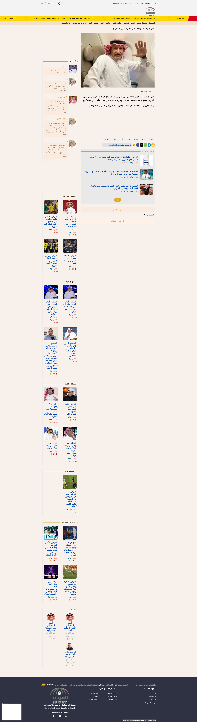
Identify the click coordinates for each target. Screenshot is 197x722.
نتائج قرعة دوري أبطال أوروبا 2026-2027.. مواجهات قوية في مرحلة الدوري (70, 548)
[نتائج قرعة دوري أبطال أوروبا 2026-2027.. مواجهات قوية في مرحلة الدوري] (70, 533)
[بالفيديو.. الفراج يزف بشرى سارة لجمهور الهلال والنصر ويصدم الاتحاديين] (70, 333)
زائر (66, 141)
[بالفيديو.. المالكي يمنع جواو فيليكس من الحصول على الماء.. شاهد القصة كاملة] (70, 482)
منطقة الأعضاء (145, 3)
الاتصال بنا (136, 3)
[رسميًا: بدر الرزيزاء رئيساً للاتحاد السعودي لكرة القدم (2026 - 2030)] (70, 207)
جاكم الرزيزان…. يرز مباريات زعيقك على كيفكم (57, 71)
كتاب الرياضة (66, 23)
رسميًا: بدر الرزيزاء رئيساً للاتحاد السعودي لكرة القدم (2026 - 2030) (70, 222)
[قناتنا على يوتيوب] (49, 3)
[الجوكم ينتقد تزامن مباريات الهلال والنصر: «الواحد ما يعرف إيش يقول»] (70, 433)
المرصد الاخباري (146, 151)
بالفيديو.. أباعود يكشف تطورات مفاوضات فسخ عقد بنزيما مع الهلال (70, 307)
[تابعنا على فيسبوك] (51, 3)
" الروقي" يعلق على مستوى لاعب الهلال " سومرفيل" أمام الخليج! (51, 410)
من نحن (153, 3)
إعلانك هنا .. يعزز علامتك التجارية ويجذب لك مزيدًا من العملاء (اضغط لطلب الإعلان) (79, 18)
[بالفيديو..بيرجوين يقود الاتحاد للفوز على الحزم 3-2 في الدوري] (51, 246)
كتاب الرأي (72, 609)
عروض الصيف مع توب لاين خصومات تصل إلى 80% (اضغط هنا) (150, 18)
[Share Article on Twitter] (141, 145)
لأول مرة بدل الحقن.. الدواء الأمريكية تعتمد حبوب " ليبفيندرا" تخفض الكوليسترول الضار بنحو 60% (112, 158)
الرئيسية (152, 23)
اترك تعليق (117, 209)
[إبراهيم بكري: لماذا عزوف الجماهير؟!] (70, 646)
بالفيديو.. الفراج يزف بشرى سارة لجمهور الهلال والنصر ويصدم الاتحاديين (70, 349)
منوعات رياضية (70, 471)
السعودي (106, 139)
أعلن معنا (128, 3)
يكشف (143, 139)
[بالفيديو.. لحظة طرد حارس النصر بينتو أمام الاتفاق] (70, 246)
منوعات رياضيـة (93, 23)
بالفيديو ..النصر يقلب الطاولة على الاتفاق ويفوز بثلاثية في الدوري (51, 221)
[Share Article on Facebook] (137, 145)
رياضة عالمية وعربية (79, 23)
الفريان (151, 139)
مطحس (65, 66)
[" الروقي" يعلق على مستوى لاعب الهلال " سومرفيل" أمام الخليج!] (51, 394)
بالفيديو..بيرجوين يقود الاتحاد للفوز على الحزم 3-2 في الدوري (51, 261)
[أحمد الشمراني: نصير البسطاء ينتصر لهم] (51, 617)
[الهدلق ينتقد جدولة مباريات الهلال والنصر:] (51, 433)
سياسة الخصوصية (118, 3)
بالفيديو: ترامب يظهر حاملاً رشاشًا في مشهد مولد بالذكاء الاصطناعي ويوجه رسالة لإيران (114, 187)
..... (67, 79)
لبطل (128, 139)
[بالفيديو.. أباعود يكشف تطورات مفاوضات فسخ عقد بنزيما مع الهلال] (70, 292)
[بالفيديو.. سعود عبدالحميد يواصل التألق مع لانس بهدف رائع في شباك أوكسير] (70, 572)
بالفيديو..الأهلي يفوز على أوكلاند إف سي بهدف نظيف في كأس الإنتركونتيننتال (51, 548)
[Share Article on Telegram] (149, 145)
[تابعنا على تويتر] (55, 3)
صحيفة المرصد (142, 23)
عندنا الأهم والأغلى (62, 119)
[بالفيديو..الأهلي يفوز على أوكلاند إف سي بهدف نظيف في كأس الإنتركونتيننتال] (51, 533)
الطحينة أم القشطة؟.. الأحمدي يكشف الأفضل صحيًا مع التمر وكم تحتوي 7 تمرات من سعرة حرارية (111, 172)
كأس (121, 139)
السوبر (115, 139)
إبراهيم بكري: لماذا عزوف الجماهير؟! (70, 654)
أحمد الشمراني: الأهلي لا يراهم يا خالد (70, 626)
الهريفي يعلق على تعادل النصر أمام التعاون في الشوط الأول (71, 409)
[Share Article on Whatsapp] (145, 145)
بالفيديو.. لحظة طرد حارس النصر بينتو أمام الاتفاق (70, 259)
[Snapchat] (153, 145)
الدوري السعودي (129, 23)
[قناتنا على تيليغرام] (42, 3)
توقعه (136, 139)
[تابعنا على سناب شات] (45, 3)
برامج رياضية (116, 23)
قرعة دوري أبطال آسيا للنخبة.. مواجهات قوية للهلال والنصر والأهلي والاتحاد (51, 587)
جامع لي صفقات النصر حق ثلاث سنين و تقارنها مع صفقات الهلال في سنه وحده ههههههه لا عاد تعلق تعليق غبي (56, 87)
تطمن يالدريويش (63, 97)
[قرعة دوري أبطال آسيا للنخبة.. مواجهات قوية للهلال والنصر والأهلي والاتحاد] (51, 572)
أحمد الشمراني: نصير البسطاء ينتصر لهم (51, 626)
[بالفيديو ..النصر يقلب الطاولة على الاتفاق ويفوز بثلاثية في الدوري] (51, 207)
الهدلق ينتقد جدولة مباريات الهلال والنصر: (51, 445)
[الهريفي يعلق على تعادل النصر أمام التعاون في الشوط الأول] (70, 394)
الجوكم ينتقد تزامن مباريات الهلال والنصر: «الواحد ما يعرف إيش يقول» (70, 449)
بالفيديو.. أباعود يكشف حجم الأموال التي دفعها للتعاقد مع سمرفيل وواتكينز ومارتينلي (51, 309)
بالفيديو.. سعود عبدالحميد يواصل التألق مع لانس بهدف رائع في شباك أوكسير (70, 587)
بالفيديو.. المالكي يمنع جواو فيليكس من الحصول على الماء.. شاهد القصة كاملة (71, 498)
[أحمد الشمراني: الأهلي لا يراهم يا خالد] (70, 617)
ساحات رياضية (105, 23)
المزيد (117, 199)
